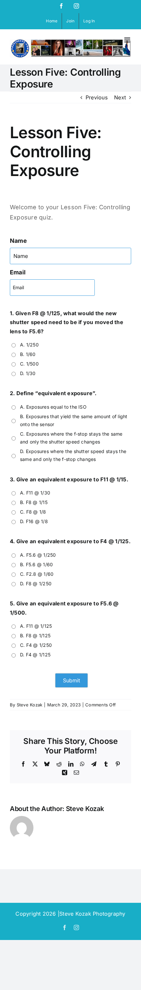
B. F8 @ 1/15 (34, 502)
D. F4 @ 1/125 (35, 654)
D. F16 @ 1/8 (34, 521)
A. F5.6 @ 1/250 (38, 555)
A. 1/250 (29, 344)
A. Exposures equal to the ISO (53, 407)
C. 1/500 (29, 364)
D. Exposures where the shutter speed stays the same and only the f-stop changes (73, 455)
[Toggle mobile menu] (127, 40)
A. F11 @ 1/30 (35, 492)
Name (18, 240)
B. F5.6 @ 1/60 (36, 564)
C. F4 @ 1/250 (36, 645)
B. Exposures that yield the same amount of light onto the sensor (74, 420)
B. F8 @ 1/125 (35, 635)
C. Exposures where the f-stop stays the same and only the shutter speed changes (71, 437)
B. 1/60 (28, 354)
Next (120, 97)
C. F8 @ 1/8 (33, 512)
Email (18, 272)
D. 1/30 (28, 373)
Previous (97, 97)
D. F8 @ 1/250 (35, 583)
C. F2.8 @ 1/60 (36, 574)
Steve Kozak (30, 704)
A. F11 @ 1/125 (36, 626)
